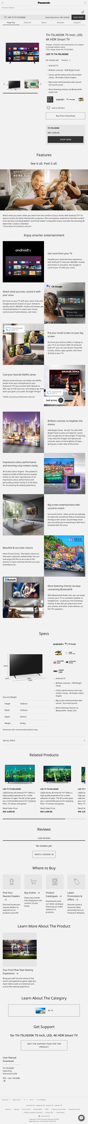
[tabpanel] (44, 851)
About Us (8, 1109)
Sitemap (16, 1109)
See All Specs (9, 740)
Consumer (5, 1100)
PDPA (47, 1109)
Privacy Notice (37, 1109)
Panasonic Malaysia (8, 8)
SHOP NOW (78, 17)
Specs (44, 22)
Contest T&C (49, 1112)
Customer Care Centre (58, 1109)
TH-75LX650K (41, 1100)
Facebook (29, 1105)
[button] (14, 84)
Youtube (48, 1105)
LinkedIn (57, 1105)
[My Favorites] (82, 12)
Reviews (60, 22)
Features (27, 22)
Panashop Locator (74, 1109)
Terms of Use (26, 1109)
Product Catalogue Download (33, 1112)
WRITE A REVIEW (43, 854)
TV (25, 1100)
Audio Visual (16, 1100)
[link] (12, 1079)
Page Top (11, 22)
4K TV (31, 1100)
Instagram (39, 1105)
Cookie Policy (60, 1112)
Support (77, 22)
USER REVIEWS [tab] (44, 838)
